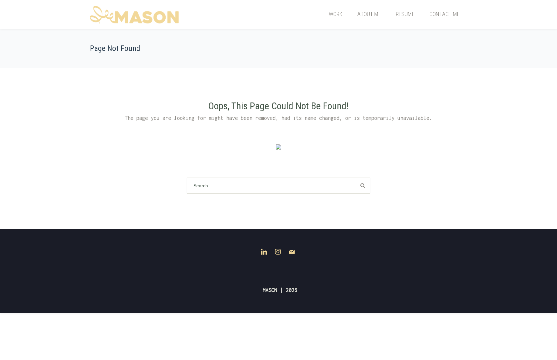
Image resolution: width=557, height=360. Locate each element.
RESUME (405, 14)
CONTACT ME (444, 14)
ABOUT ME (369, 14)
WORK (335, 14)
